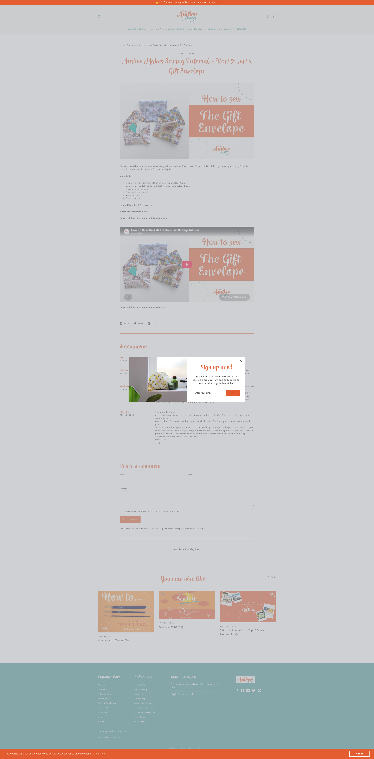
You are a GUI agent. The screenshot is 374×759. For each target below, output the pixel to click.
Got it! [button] (359, 754)
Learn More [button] (99, 753)
